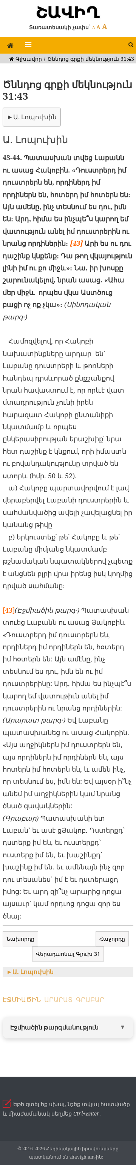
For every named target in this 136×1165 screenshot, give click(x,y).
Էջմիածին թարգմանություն (54, 1027)
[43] (76, 243)
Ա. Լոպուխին (35, 116)
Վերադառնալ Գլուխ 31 (68, 953)
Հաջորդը (112, 938)
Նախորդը (20, 938)
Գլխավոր (28, 58)
